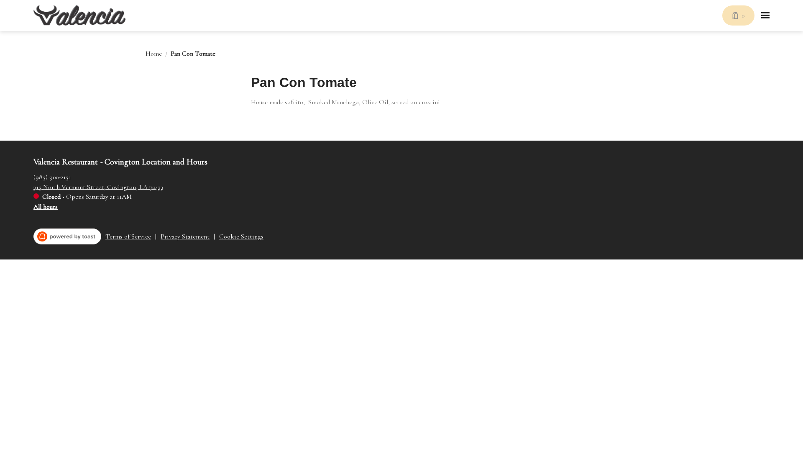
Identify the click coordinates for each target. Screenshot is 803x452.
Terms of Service (128, 236)
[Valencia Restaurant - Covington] (79, 15)
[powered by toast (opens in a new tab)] (67, 236)
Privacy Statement (185, 236)
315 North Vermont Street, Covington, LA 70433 (98, 186)
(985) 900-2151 (52, 176)
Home (154, 53)
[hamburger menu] (765, 15)
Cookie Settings (241, 236)
